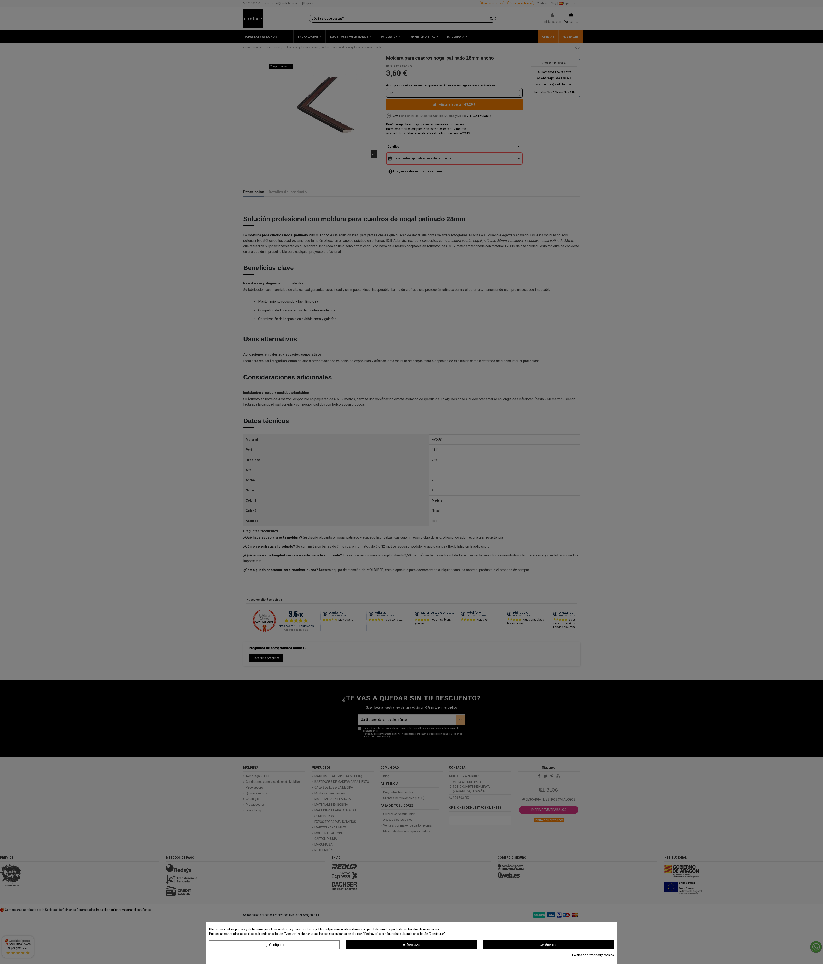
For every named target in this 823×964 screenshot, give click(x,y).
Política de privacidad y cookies (593, 955)
